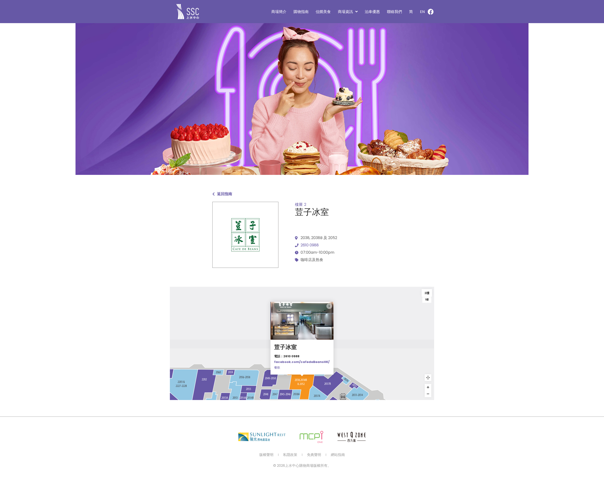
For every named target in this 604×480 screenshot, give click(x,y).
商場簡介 (278, 11)
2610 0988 (310, 245)
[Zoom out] (428, 394)
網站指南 (338, 454)
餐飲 (277, 367)
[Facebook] (430, 11)
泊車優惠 (372, 11)
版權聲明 (266, 454)
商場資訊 (345, 11)
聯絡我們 (394, 11)
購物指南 (301, 11)
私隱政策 (290, 454)
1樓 (427, 299)
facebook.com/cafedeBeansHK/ (302, 362)
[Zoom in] (428, 387)
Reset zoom (428, 377)
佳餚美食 (323, 11)
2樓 (426, 293)
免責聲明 (314, 454)
